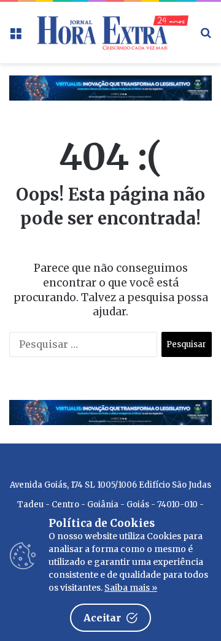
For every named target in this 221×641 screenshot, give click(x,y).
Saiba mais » (130, 587)
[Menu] (15, 37)
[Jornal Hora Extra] (110, 32)
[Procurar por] (206, 37)
